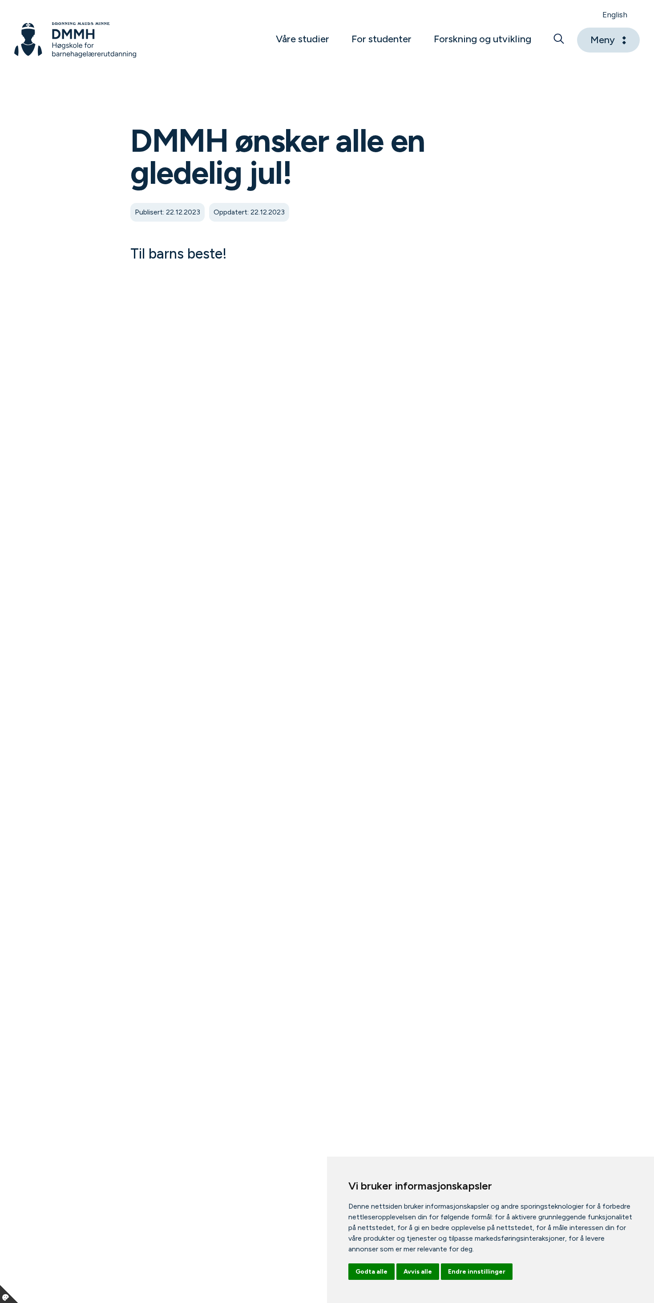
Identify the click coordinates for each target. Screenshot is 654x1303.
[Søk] (558, 40)
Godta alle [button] (371, 1271)
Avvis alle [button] (418, 1271)
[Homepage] (75, 40)
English (614, 14)
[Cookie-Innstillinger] (9, 1294)
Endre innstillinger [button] (476, 1271)
